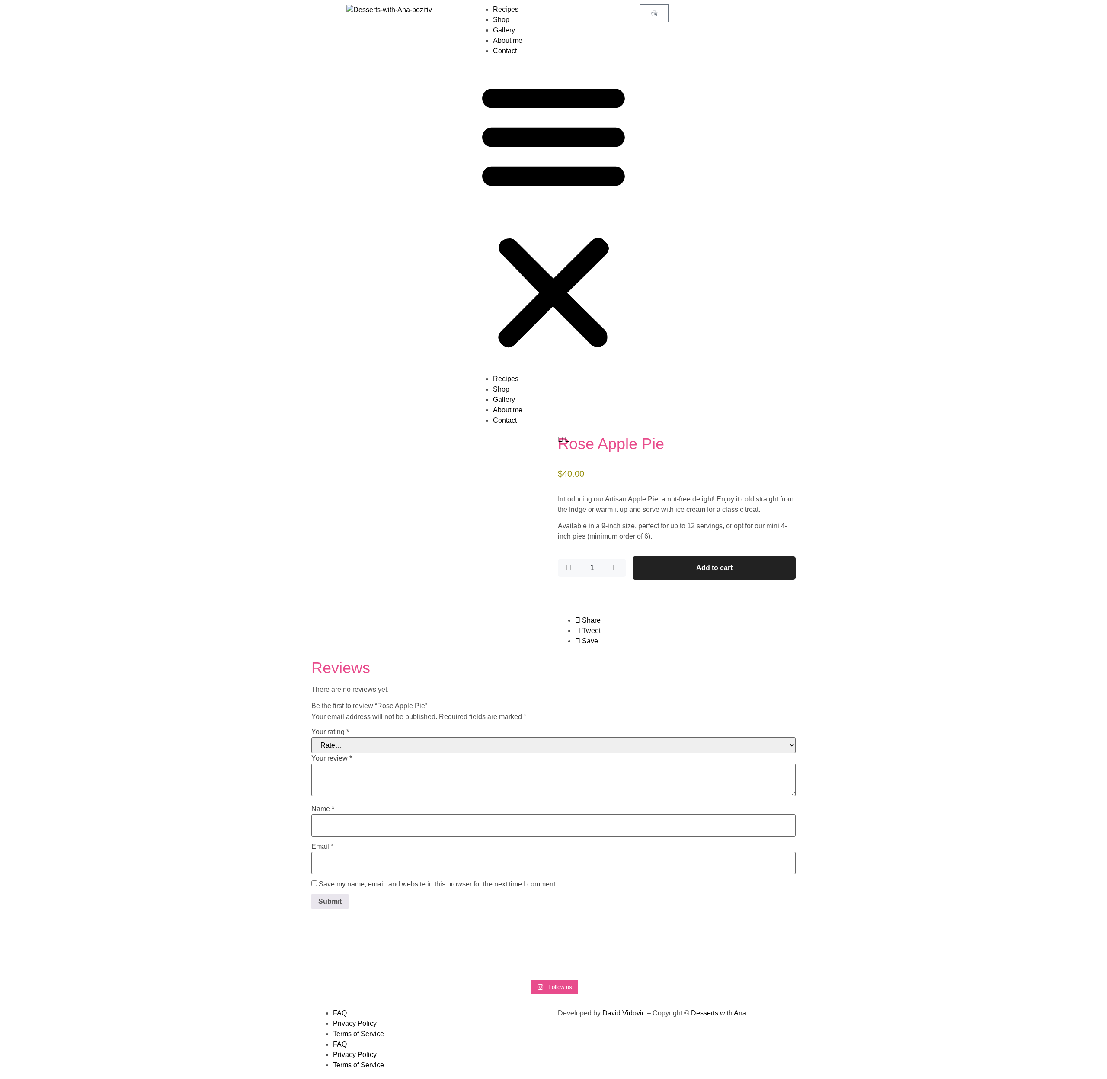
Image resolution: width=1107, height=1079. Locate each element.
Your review (331, 758)
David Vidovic (623, 1013)
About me (507, 40)
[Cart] (654, 13)
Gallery (504, 30)
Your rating (330, 731)
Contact (505, 51)
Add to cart (714, 568)
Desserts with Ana (718, 1013)
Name (322, 808)
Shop (501, 19)
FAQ (340, 1013)
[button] (553, 215)
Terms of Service (358, 1033)
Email (322, 846)
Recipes (505, 9)
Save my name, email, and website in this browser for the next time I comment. (438, 884)
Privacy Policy (355, 1023)
